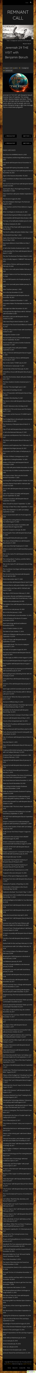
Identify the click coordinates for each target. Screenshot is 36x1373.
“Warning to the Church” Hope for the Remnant (17, 1085)
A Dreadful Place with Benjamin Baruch (14, 679)
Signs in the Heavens (9, 176)
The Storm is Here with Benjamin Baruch (15, 401)
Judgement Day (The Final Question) (13, 995)
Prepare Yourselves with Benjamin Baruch (15, 499)
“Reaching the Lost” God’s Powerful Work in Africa (18, 1204)
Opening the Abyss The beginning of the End (16, 189)
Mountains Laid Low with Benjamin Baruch (15, 316)
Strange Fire (6, 335)
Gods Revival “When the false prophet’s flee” (16, 697)
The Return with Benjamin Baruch (13, 440)
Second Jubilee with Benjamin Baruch (14, 218)
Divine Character (8, 1344)
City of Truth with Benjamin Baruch (13, 429)
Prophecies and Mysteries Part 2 (13, 435)
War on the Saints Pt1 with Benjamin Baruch (16, 564)
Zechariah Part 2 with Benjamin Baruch (14, 910)
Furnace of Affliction (9, 702)
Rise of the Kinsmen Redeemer (12, 1327)
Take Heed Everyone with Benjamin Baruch (16, 1050)
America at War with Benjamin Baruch (14, 582)
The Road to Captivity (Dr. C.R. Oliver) (14, 1229)
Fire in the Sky (7, 292)
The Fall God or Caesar (10, 366)
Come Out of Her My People (11, 546)
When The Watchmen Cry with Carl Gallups (16, 510)
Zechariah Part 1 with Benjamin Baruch (14, 918)
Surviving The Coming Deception (12, 480)
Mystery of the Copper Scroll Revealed (14, 1174)
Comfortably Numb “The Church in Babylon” (16, 644)
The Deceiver (7, 199)
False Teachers (7, 289)
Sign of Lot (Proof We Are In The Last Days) (16, 1318)
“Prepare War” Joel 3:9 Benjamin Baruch (15, 1080)
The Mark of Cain (8, 631)
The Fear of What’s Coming (11, 456)
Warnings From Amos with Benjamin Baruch (16, 879)
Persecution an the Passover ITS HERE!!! (15, 414)
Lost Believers (7, 961)
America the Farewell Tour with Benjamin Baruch (17, 801)
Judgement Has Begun (9, 448)
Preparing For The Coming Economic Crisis (15, 1234)
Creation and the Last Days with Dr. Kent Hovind (17, 1277)
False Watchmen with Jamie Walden (13, 194)
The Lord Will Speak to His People (13, 279)
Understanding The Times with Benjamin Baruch (17, 251)
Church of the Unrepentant (11, 721)
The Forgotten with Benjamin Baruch (14, 664)
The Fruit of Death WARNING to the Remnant (16, 964)
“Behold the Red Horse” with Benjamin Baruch (17, 1128)
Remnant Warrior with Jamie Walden (14, 585)
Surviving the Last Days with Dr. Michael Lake (16, 588)
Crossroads (6, 1341)
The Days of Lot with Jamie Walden (13, 221)
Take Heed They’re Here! (10, 321)
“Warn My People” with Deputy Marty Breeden (17, 1179)
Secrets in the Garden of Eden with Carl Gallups (17, 827)
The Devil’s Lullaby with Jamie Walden (14, 232)
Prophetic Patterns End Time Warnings (14, 274)
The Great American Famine (11, 780)
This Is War (6, 1259)
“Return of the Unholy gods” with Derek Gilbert (17, 1133)
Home (8, 40)
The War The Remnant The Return (13, 256)
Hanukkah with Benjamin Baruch (13, 162)
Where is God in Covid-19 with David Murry (16, 549)
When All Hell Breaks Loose (11, 615)
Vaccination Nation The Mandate (13, 303)
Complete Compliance (9, 300)
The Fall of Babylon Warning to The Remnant (16, 202)
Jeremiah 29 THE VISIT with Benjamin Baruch (16, 847)
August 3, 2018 (8, 68)
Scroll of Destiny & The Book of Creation (15, 618)
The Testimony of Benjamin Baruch (13, 424)
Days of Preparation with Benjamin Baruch (16, 393)
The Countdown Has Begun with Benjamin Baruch (18, 569)
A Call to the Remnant (9, 432)
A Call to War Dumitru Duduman (12, 248)
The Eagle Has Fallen (9, 308)
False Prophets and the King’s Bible (13, 157)
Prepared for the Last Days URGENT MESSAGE (17, 1015)
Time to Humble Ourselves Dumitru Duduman (16, 343)
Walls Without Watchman (10, 1338)
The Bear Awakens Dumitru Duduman (14, 382)
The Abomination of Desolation (12, 1310)
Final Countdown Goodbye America (13, 179)
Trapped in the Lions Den (10, 873)
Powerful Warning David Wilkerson (13, 215)
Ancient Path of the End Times (12, 369)
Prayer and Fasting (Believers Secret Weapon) (17, 1239)
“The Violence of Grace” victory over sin (15, 1123)
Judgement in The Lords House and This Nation (17, 409)
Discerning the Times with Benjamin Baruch (16, 533)
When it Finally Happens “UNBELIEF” (13, 259)
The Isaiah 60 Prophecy (10, 168)
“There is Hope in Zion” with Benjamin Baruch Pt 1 (18, 1214)
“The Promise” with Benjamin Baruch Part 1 (16, 1189)
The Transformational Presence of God (15, 1194)
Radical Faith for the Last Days (12, 943)
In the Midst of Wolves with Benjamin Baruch (16, 264)
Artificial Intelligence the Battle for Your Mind (16, 900)
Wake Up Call (7, 1347)
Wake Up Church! (8, 783)
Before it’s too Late (8, 609)
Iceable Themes (27, 1364)
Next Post (26, 136)
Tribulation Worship (9, 398)
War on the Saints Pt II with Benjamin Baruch (16, 554)
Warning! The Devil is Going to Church (14, 715)
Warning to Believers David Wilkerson (14, 243)
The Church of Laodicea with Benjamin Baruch (17, 724)
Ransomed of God (8, 390)
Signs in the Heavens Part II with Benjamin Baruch (18, 171)
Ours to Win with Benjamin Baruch (13, 488)
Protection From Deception (11, 1350)
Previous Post (11, 136)
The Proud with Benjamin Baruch (13, 660)
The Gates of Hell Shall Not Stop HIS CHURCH (16, 1010)
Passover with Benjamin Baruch (12, 718)
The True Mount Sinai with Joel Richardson (15, 770)
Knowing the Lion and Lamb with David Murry (16, 969)
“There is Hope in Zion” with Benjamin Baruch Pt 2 (18, 1209)
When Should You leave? (10, 504)
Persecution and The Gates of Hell (13, 451)
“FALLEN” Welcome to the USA (12, 406)
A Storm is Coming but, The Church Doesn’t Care (17, 1110)
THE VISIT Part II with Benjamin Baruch (14, 816)
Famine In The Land (9, 1330)
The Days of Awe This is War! (11, 507)
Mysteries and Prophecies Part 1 (13, 445)
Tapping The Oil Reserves (10, 1315)
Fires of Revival (7, 1120)
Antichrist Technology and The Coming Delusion (17, 1153)
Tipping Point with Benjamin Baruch (13, 760)
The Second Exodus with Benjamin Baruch (15, 979)
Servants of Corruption (10, 649)
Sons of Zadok (7, 628)
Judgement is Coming (9, 459)
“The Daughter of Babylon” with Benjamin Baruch (18, 1148)
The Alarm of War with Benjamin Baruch (15, 1025)
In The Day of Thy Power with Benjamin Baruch (17, 227)
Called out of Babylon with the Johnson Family (16, 634)
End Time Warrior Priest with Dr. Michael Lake (16, 483)
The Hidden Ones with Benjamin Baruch (15, 604)
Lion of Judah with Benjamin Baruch (13, 974)
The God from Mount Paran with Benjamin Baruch (18, 184)
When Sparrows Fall (9, 1287)
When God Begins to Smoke (11, 212)
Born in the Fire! (7, 612)
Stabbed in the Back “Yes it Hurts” (13, 892)
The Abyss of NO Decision (11, 593)
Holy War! (6, 742)
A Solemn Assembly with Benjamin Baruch (15, 933)
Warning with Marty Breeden (11, 538)
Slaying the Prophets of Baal (11, 884)
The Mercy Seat (7, 224)
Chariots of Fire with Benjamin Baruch (14, 684)
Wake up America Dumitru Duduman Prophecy (17, 791)
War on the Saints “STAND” (11, 363)
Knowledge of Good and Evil (11, 1324)
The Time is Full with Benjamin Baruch (14, 1065)
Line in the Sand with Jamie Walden (13, 284)
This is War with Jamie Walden (12, 467)
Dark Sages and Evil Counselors (12, 689)
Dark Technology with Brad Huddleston (15, 623)
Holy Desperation (8, 857)
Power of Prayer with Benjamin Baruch (14, 639)
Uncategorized (13, 40)
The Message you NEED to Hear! (12, 657)
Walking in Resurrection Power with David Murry (17, 329)
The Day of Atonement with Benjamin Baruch (16, 1045)
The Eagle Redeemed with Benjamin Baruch (16, 295)
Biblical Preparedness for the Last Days (15, 1333)
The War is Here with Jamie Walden (13, 269)
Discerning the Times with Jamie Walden (15, 348)
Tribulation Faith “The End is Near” (13, 806)
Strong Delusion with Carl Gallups (13, 946)
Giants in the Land (8, 601)
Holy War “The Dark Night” (11, 387)
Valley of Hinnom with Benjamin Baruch (15, 353)
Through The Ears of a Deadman (13, 1272)
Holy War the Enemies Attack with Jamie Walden (17, 377)
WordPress (9, 1364)
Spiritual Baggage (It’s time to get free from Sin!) (17, 1282)
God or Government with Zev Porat (13, 515)
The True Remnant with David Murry (14, 729)
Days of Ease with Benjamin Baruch (13, 745)
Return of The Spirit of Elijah (11, 876)
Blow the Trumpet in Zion (10, 530)
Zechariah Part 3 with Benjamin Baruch (14, 905)
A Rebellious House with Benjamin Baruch (15, 372)
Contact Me (22, 1368)
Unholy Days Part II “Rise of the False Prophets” (17, 1060)
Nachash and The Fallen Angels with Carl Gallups (17, 1040)
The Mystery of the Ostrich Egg (12, 1305)
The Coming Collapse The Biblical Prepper (15, 951)
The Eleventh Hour (8, 235)
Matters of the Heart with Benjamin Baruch (16, 462)
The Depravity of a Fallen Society (13, 470)
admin (16, 68)
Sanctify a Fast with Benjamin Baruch (14, 938)
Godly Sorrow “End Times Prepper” (13, 832)
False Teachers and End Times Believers (15, 207)
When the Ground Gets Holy (11, 915)
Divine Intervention (8, 579)
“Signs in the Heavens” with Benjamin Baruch (16, 1090)
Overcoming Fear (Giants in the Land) (14, 1267)
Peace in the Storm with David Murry (14, 1020)
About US (14, 1368)
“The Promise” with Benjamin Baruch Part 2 (16, 1184)
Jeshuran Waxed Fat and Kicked (12, 1353)
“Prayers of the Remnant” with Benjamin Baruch (17, 1169)
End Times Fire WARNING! (10, 154)
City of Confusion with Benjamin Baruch (15, 737)
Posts (28, 1368)
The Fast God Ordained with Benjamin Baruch (16, 652)
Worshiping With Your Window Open (14, 1300)
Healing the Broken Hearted (11, 870)
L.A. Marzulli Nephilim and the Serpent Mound (16, 1249)
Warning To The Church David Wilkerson (15, 324)
